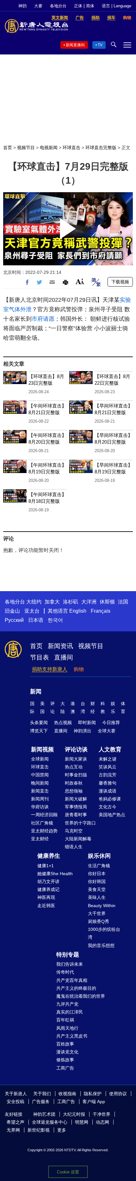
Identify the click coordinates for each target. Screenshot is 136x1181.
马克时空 (74, 830)
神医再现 (46, 897)
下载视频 (120, 281)
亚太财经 (40, 838)
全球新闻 (40, 758)
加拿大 (52, 601)
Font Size (79, 281)
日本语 (35, 620)
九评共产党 (67, 1004)
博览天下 (39, 730)
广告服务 (41, 1101)
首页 (7, 147)
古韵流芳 (107, 774)
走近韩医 (46, 905)
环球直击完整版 (100, 147)
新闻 (35, 691)
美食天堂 (97, 889)
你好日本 (97, 873)
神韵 (22, 5)
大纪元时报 (74, 1114)
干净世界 (101, 1114)
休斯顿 (107, 601)
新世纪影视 (39, 1130)
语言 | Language (116, 5)
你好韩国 (97, 881)
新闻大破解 (76, 798)
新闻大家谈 (76, 758)
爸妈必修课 (110, 798)
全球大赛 (106, 730)
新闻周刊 (40, 798)
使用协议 (118, 1093)
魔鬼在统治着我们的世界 (80, 996)
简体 (90, 5)
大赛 (38, 5)
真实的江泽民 (69, 1011)
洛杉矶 (70, 601)
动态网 (102, 1122)
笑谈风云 (107, 766)
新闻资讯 (60, 645)
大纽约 (33, 601)
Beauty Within (101, 905)
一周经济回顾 (44, 814)
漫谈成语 (107, 790)
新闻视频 (42, 749)
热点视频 (63, 722)
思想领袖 (74, 790)
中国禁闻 (40, 774)
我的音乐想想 (101, 945)
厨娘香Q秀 (98, 921)
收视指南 (67, 1093)
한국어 (55, 620)
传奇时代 (65, 972)
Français (100, 611)
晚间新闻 (40, 783)
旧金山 (12, 611)
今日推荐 (111, 722)
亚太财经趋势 (44, 830)
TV (100, 45)
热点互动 (74, 766)
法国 (123, 601)
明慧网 (81, 1122)
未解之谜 (107, 758)
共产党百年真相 (71, 980)
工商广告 (65, 1067)
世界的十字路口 (80, 822)
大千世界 (97, 913)
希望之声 (15, 1122)
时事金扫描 (76, 774)
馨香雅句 (107, 783)
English (77, 611)
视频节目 (26, 147)
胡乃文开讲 (48, 881)
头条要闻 (39, 722)
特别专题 (67, 954)
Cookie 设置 (68, 1172)
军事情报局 (76, 806)
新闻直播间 (75, 45)
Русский (14, 620)
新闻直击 (40, 790)
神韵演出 (82, 730)
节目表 (39, 657)
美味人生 (97, 897)
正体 (78, 5)
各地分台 (58, 5)
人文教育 (110, 749)
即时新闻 (87, 722)
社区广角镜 (42, 822)
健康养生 (48, 856)
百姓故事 (65, 1043)
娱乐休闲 (99, 856)
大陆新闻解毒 (78, 838)
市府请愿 (43, 319)
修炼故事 (65, 1059)
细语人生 (74, 846)
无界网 (13, 1130)
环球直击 (71, 147)
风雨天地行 (67, 1028)
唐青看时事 (76, 814)
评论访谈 (76, 749)
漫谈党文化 (67, 1051)
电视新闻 (49, 147)
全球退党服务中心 (49, 1122)
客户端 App (94, 1101)
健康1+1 (45, 865)
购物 (79, 669)
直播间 (63, 657)
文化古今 (107, 806)
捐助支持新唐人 (49, 669)
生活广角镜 (99, 865)
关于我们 (42, 1093)
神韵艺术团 (44, 1114)
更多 (61, 1130)
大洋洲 (88, 601)
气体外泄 (20, 309)
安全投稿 (15, 1101)
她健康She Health (55, 873)
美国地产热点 (112, 814)
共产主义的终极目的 (76, 988)
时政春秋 (74, 783)
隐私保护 (93, 1093)
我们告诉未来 (69, 964)
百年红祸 (65, 1019)
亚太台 (32, 611)
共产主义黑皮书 (71, 1036)
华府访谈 (40, 806)
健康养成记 (48, 889)
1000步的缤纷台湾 (104, 933)
